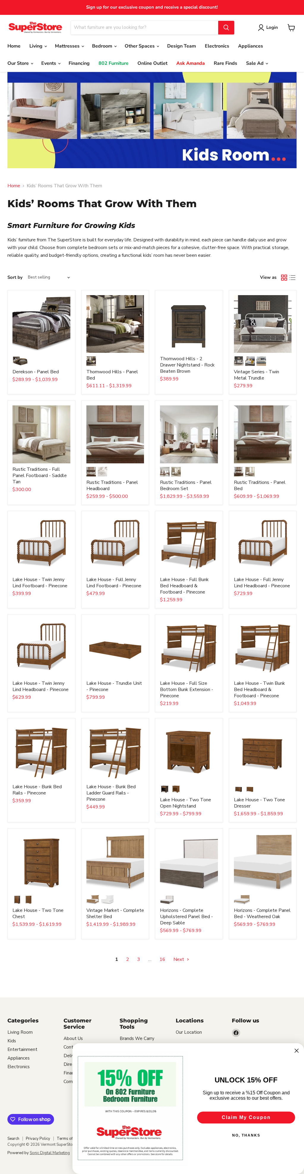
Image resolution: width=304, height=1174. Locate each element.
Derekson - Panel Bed (35, 372)
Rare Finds (225, 63)
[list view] (292, 277)
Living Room (20, 1032)
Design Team (181, 46)
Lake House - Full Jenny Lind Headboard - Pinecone (262, 582)
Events (49, 63)
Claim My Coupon (246, 1117)
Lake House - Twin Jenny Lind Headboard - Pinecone (40, 686)
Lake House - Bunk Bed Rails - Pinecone (37, 789)
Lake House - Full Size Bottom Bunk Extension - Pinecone (186, 689)
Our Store (18, 63)
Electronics (217, 46)
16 (162, 959)
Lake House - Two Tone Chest (38, 913)
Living (36, 46)
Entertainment (22, 1049)
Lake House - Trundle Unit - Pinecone (114, 686)
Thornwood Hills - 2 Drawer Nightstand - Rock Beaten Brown (187, 364)
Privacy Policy (38, 1138)
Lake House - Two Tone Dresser (259, 803)
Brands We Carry (137, 1038)
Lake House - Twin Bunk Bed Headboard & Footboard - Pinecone (259, 689)
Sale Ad (255, 63)
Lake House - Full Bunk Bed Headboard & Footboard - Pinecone (184, 585)
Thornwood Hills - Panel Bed (112, 375)
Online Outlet (152, 63)
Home (13, 46)
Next (179, 959)
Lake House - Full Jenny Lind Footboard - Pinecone (113, 582)
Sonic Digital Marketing (50, 1153)
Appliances (250, 46)
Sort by (15, 277)
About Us (73, 1038)
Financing (79, 63)
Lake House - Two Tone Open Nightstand (185, 803)
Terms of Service (71, 1138)
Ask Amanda (190, 63)
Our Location (189, 1032)
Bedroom (102, 46)
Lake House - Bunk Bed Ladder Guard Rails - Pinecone (111, 792)
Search (13, 1138)
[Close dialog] (296, 1050)
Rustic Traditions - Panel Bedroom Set (186, 485)
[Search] (226, 27)
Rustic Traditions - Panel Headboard (112, 485)
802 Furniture (114, 63)
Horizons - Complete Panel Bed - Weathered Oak (262, 913)
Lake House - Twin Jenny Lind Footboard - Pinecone (39, 582)
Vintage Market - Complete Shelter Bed (115, 913)
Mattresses (68, 46)
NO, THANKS (246, 1135)
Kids (11, 1041)
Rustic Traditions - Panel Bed (260, 485)
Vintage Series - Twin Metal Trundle (256, 375)
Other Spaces (140, 46)
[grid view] (284, 277)
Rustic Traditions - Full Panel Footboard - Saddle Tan (39, 475)
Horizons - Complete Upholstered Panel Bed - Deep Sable (186, 916)
